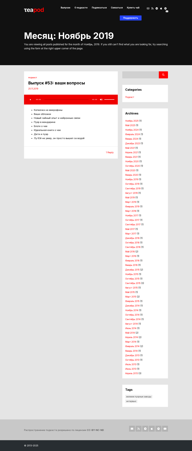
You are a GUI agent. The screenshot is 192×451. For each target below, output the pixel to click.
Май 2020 (130, 170)
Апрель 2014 (131, 337)
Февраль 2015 (132, 301)
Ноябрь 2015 (131, 274)
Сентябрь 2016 (133, 247)
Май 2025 (130, 125)
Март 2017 (130, 233)
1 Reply (110, 152)
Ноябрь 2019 (131, 179)
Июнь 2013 (130, 369)
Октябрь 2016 (132, 242)
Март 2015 (130, 296)
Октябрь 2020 (132, 166)
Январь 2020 (131, 175)
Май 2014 (130, 332)
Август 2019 (131, 193)
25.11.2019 (33, 88)
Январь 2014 (131, 351)
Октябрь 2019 (132, 184)
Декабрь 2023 (132, 143)
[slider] (109, 99)
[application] (71, 99)
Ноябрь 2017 (131, 215)
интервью (131, 401)
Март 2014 (130, 341)
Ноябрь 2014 (131, 310)
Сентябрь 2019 (133, 188)
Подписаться (99, 7)
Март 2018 (130, 211)
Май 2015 (130, 292)
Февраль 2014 (132, 346)
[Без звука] (101, 99)
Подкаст (32, 78)
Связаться (117, 7)
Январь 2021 (131, 157)
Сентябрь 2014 (133, 319)
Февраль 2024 (132, 134)
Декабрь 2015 (132, 269)
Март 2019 (130, 202)
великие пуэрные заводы (138, 396)
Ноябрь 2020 (132, 161)
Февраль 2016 (132, 260)
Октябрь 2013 (132, 360)
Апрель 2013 (131, 373)
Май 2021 (130, 148)
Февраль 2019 (132, 206)
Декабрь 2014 (132, 305)
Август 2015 (131, 287)
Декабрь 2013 (132, 355)
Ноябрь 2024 (132, 130)
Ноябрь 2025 (132, 121)
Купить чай (133, 7)
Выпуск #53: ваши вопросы (56, 82)
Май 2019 (130, 197)
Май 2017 (130, 229)
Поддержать (130, 18)
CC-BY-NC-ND (95, 430)
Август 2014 (131, 323)
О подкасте (81, 7)
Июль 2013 (130, 364)
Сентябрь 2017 (133, 224)
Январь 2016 (131, 265)
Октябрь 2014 (132, 314)
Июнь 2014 (130, 328)
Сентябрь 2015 (133, 283)
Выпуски (65, 7)
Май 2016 (130, 251)
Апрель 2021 (131, 152)
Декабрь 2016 (132, 238)
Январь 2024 (131, 139)
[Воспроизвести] (30, 100)
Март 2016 (130, 256)
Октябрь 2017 (132, 220)
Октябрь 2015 (132, 278)
